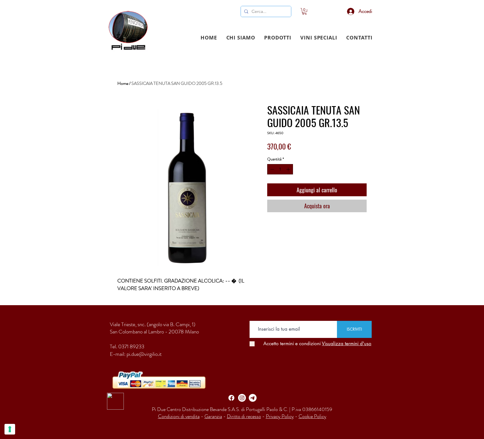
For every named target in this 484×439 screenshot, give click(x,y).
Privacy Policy (280, 416)
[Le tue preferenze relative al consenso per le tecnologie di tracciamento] (9, 429)
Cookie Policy (312, 416)
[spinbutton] (280, 169)
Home (122, 83)
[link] (304, 11)
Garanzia (213, 416)
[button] (278, 37)
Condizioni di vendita (179, 416)
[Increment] (288, 169)
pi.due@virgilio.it (144, 354)
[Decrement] (271, 169)
